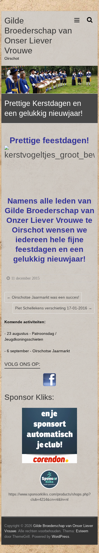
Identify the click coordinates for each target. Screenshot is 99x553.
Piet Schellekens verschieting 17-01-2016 (53, 308)
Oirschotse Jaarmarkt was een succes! (43, 297)
